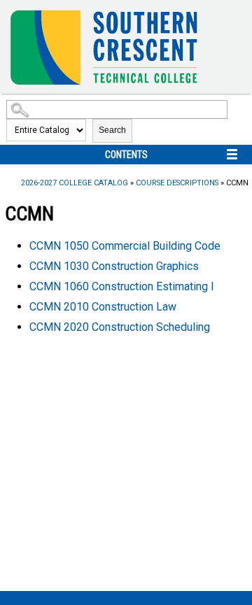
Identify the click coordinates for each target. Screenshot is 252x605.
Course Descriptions (177, 182)
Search (112, 130)
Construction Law (102, 306)
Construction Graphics (114, 266)
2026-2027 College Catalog (74, 182)
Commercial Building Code (124, 245)
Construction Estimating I (121, 286)
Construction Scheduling (119, 327)
